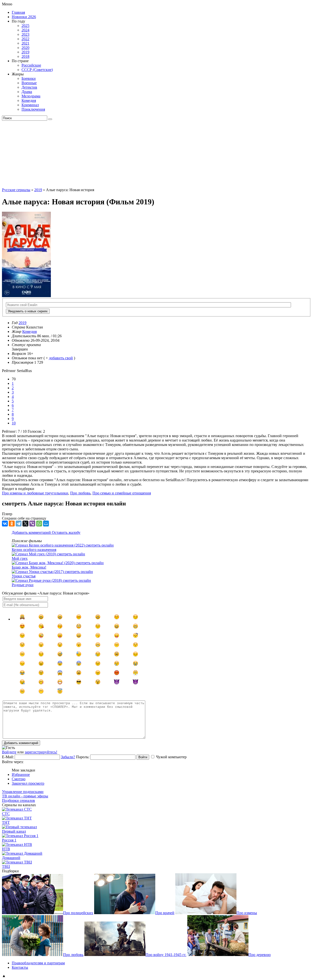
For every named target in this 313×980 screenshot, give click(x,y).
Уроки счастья (23, 576)
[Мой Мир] (46, 523)
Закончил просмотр (28, 783)
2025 (25, 25)
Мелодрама (31, 96)
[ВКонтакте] (5, 523)
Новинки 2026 (24, 17)
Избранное (21, 774)
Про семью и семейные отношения (121, 493)
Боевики (29, 78)
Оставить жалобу (66, 532)
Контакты (20, 967)
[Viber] (32, 523)
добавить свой (61, 358)
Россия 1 (9, 840)
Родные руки (23, 585)
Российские (31, 65)
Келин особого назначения (34, 550)
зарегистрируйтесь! (41, 752)
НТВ (6, 849)
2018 (25, 56)
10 (14, 423)
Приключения (33, 109)
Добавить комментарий (32, 532)
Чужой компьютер (171, 757)
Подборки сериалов (18, 800)
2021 (25, 43)
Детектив (29, 87)
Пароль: (82, 757)
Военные (29, 83)
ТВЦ (6, 866)
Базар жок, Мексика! (29, 567)
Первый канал (14, 831)
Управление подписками (23, 792)
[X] (25, 523)
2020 (25, 48)
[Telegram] (19, 523)
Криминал (30, 105)
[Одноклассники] (12, 523)
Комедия (29, 100)
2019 (25, 52)
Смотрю (18, 779)
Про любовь (80, 493)
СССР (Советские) (37, 70)
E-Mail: (8, 757)
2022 (25, 39)
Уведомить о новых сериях (28, 311)
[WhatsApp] (39, 523)
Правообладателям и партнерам (38, 963)
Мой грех (20, 558)
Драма (27, 92)
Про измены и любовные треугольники (35, 493)
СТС (6, 814)
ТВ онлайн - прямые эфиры (25, 796)
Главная (18, 12)
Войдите (9, 752)
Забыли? (68, 757)
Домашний (11, 858)
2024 (25, 30)
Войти (142, 757)
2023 (25, 34)
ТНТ (6, 822)
